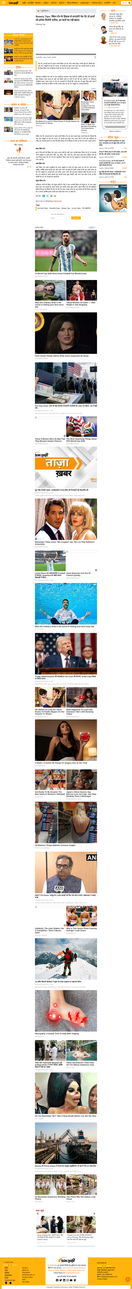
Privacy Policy (27, 1277)
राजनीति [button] (107, 3)
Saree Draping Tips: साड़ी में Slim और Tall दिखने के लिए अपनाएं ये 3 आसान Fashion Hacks (50, 1237)
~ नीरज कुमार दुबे (114, 46)
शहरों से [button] (61, 3)
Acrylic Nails (76, 208)
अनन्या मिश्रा (39, 57)
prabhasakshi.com (73, 1273)
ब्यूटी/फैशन (44, 11)
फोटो (6, 1270)
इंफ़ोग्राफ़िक (8, 1275)
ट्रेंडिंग (18, 67)
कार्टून (6, 1278)
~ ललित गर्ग (113, 33)
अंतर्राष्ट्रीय (31, 3)
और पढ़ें (29, 167)
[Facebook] (93, 31)
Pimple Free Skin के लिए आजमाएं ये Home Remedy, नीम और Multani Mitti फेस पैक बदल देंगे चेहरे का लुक (80, 1237)
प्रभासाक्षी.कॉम (52, 1265)
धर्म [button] (114, 3)
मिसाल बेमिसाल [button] (72, 3)
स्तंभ (113, 10)
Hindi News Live (78, 1270)
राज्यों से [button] (53, 3)
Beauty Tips (66, 208)
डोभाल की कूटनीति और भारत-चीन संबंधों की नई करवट (116, 29)
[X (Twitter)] (93, 35)
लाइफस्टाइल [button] (84, 3)
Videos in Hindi (65, 1270)
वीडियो (7, 1273)
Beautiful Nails (55, 208)
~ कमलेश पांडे (113, 23)
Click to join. (57, 201)
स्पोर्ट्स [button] (45, 3)
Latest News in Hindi (70, 1268)
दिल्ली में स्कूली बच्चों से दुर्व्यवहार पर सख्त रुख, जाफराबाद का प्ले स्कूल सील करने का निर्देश (112, 143)
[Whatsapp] (51, 197)
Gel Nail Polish (42, 208)
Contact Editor (102, 1279)
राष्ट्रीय (24, 3)
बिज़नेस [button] (37, 3)
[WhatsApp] (93, 39)
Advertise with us (28, 1275)
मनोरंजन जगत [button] (96, 3)
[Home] (38, 11)
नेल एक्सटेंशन (86, 208)
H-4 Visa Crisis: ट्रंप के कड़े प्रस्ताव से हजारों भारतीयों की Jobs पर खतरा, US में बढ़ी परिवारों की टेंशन (112, 163)
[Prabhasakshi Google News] (95, 57)
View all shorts (114, 131)
